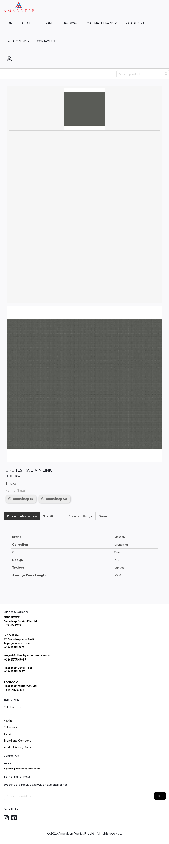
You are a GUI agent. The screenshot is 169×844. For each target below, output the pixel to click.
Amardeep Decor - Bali (18, 667)
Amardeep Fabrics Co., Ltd (20, 685)
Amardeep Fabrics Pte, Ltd (20, 621)
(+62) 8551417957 (14, 671)
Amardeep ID (23, 499)
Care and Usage (80, 516)
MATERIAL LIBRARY (100, 23)
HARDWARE (71, 23)
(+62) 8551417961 (14, 647)
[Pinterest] (14, 818)
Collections (11, 727)
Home (10, 23)
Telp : (7, 643)
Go (160, 796)
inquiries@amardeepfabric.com (22, 768)
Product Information (22, 516)
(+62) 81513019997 (15, 659)
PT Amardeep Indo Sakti (19, 639)
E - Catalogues (135, 23)
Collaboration (13, 707)
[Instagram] (6, 818)
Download (106, 516)
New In (8, 720)
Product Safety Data (17, 747)
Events (8, 714)
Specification (52, 516)
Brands (49, 23)
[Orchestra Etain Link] (84, 109)
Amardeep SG (56, 499)
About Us (29, 23)
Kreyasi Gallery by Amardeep (22, 655)
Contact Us (46, 41)
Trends (8, 734)
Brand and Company (17, 740)
